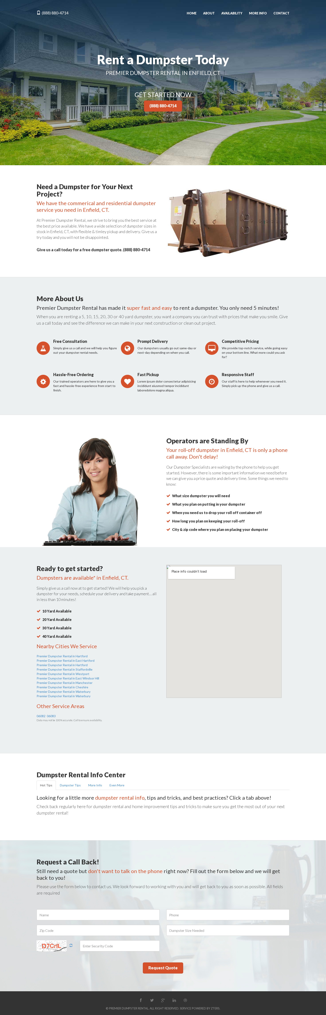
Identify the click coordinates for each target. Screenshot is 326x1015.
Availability (231, 13)
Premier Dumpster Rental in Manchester (64, 683)
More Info (258, 13)
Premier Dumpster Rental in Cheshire (62, 687)
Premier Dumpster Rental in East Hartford (65, 660)
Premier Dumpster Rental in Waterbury (63, 691)
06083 (51, 716)
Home (191, 13)
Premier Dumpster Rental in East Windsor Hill (68, 678)
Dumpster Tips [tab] (70, 785)
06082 (41, 716)
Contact (281, 13)
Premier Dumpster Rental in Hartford (62, 656)
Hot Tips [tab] (46, 785)
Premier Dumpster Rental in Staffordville (64, 669)
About (209, 13)
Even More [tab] (117, 785)
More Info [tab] (95, 785)
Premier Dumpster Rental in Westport (63, 674)
